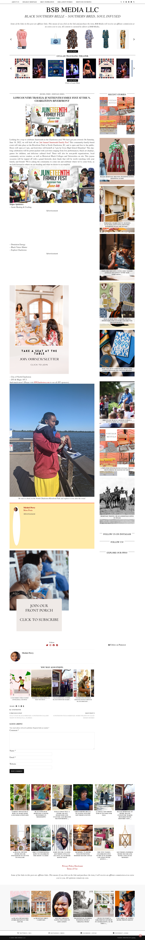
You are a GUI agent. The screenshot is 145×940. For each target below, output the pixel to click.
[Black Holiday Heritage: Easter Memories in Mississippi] (41, 797)
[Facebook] (128, 2)
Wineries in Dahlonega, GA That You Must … (41, 698)
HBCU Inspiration (47, 2)
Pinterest (121, 933)
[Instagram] (123, 2)
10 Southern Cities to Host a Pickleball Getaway (19, 698)
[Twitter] (121, 2)
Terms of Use (72, 868)
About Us (15, 2)
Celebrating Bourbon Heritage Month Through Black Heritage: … (83, 699)
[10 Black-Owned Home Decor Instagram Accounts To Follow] (20, 838)
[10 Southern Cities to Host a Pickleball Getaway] (20, 683)
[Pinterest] (126, 2)
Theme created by (126, 937)
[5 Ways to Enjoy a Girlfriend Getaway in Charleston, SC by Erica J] (104, 904)
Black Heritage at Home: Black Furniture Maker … (62, 698)
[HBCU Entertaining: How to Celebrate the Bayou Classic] (41, 838)
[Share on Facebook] (16, 706)
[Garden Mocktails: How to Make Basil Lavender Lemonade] (20, 797)
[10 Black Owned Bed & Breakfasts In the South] (20, 904)
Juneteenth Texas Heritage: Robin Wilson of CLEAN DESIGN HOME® (73, 715)
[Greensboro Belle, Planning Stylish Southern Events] (83, 797)
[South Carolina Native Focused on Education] (62, 904)
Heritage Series (58, 94)
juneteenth (16, 710)
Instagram (57, 933)
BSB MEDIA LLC (72, 9)
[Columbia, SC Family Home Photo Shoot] (125, 904)
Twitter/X (25, 933)
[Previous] (11, 39)
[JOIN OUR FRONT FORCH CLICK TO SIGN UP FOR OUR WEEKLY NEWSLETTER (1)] (39, 594)
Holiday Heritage (30, 2)
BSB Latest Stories (65, 2)
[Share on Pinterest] (21, 706)
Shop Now (73, 51)
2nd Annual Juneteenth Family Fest (53, 142)
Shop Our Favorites (83, 2)
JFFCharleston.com (42, 382)
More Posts (28, 510)
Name (13, 750)
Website (13, 763)
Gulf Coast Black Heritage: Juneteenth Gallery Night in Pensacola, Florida (29, 715)
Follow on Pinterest (118, 644)
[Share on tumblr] (23, 706)
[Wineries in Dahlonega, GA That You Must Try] (41, 683)
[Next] (133, 39)
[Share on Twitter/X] (19, 706)
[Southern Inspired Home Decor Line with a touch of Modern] (125, 838)
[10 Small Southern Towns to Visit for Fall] (104, 797)
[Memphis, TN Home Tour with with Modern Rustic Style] (83, 838)
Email (13, 757)
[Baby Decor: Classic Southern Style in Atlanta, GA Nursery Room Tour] (62, 838)
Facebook (89, 933)
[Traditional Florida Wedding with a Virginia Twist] (83, 904)
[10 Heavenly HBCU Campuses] (41, 904)
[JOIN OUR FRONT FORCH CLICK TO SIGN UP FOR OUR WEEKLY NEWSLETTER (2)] (39, 329)
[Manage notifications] (140, 935)
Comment (14, 730)
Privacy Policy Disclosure (72, 866)
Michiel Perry (45, 94)
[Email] (131, 2)
